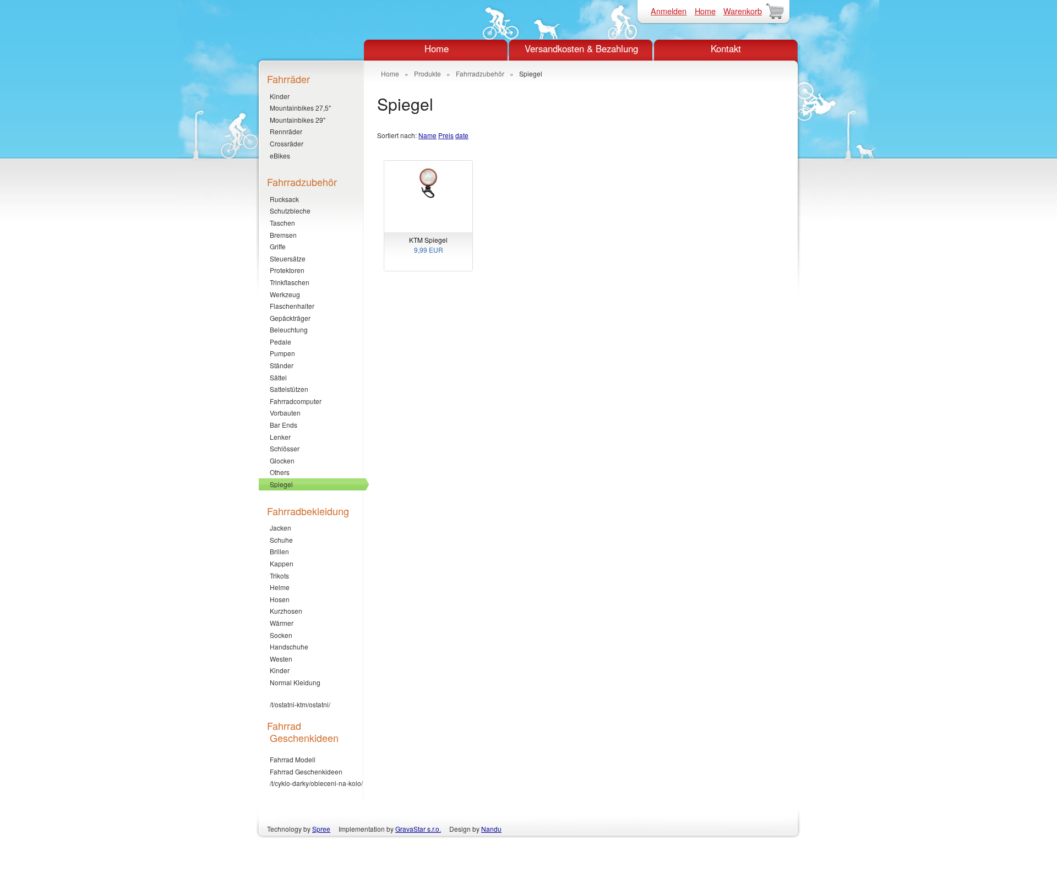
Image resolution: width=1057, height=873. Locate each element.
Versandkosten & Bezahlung (581, 48)
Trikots (279, 575)
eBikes (280, 155)
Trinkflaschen (289, 282)
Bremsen (283, 234)
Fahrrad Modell (292, 759)
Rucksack (284, 199)
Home (705, 11)
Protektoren (287, 270)
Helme (280, 587)
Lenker (280, 436)
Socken (281, 635)
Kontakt (726, 48)
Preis (446, 135)
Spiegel (281, 484)
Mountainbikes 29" (297, 119)
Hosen (280, 599)
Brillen (279, 551)
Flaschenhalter (292, 305)
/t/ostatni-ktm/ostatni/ (300, 704)
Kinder (280, 96)
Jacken (280, 527)
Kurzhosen (286, 610)
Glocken (282, 460)
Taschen (282, 222)
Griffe (278, 246)
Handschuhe (289, 646)
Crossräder (286, 143)
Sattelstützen (289, 389)
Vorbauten (285, 412)
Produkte (427, 73)
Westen (281, 658)
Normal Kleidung (295, 682)
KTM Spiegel (428, 244)
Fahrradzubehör (480, 73)
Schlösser (284, 448)
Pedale (280, 341)
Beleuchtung (289, 329)
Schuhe (281, 539)
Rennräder (286, 131)
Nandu (491, 828)
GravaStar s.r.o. (418, 828)
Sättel (278, 377)
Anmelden (668, 11)
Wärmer (281, 623)
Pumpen (282, 353)
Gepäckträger (290, 318)
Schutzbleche (290, 210)
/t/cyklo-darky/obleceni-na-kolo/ (316, 783)
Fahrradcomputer (296, 401)
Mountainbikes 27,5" (300, 107)
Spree (321, 828)
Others (280, 472)
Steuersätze (288, 258)
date (461, 135)
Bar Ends (283, 424)
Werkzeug (285, 294)
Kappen (281, 563)
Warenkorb (742, 11)
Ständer (281, 365)
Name (427, 135)
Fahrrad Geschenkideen (306, 771)
